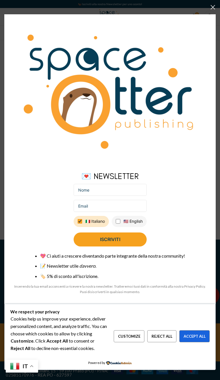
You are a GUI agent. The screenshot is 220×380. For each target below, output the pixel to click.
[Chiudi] (213, 7)
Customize (129, 336)
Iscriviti (110, 239)
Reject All (162, 336)
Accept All (195, 336)
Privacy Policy (194, 286)
